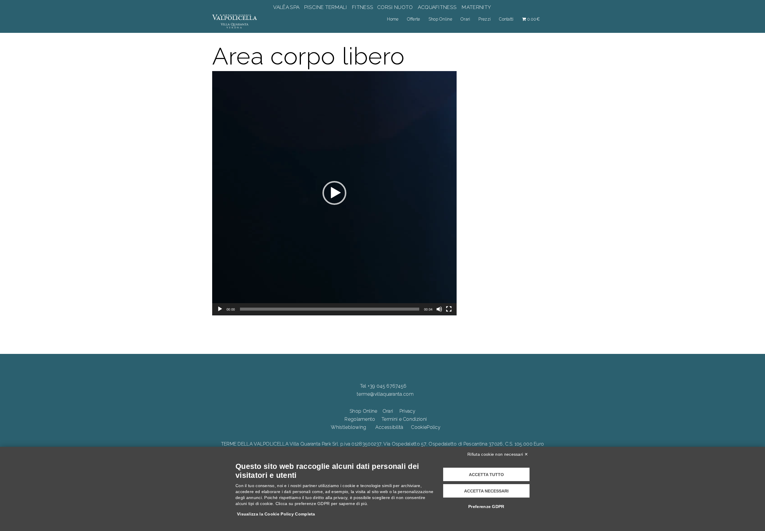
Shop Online (440, 19)
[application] (334, 193)
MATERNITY (476, 7)
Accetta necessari (486, 491)
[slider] (330, 309)
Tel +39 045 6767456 (383, 386)
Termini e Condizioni (404, 419)
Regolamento (360, 419)
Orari (465, 19)
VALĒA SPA (287, 7)
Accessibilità (389, 427)
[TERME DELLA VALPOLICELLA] (234, 18)
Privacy (407, 411)
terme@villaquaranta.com (385, 394)
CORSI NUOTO (395, 7)
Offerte (413, 19)
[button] (334, 193)
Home (392, 19)
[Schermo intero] (449, 309)
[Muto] (439, 309)
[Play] (220, 309)
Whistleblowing (348, 427)
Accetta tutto (486, 474)
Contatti (506, 19)
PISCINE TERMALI (325, 7)
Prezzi (484, 19)
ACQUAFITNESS (437, 7)
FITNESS (363, 7)
